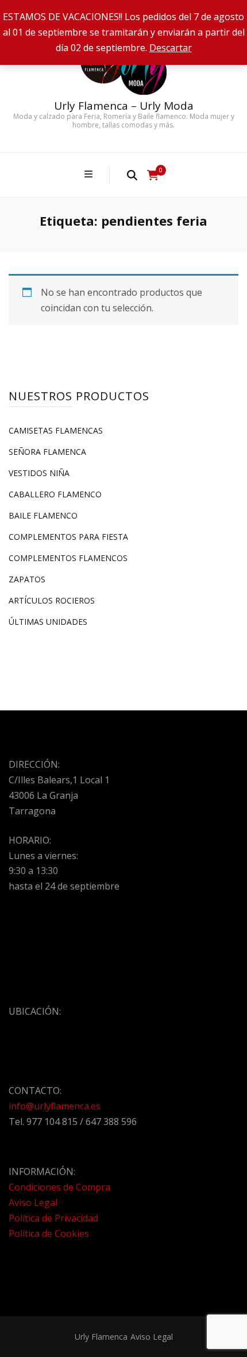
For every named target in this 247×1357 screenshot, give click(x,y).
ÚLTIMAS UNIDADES (48, 621)
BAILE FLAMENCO (43, 515)
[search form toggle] (132, 174)
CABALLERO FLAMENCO (55, 494)
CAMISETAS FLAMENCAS (56, 430)
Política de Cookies (49, 1233)
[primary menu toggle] (89, 174)
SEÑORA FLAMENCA (47, 451)
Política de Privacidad (53, 1218)
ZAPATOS (27, 579)
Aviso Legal (33, 1202)
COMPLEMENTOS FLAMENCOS (68, 557)
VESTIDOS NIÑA (39, 472)
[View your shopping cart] (153, 175)
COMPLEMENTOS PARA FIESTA (68, 536)
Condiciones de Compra (59, 1187)
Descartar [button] (170, 47)
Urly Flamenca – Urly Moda (124, 105)
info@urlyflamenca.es (55, 1106)
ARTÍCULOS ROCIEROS (52, 600)
